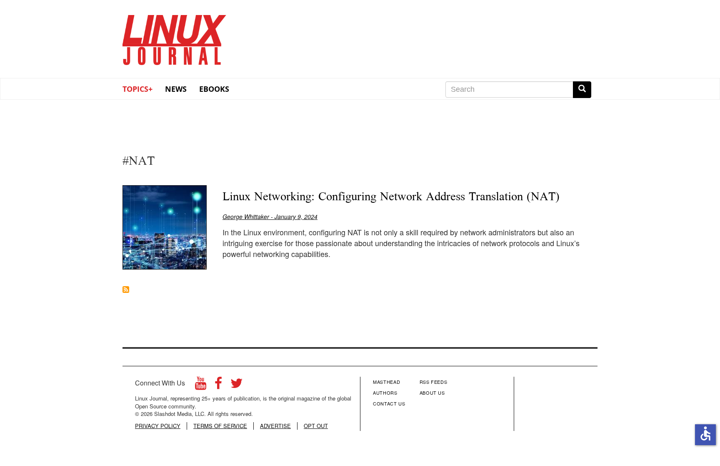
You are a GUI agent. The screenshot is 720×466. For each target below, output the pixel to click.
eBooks (214, 89)
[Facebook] (218, 385)
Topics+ (137, 89)
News (176, 89)
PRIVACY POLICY (157, 426)
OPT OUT (316, 426)
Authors (385, 392)
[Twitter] (236, 385)
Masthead (386, 381)
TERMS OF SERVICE (220, 426)
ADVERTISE (275, 426)
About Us (432, 392)
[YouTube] (200, 385)
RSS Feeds (434, 381)
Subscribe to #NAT (125, 289)
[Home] (174, 37)
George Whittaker (245, 216)
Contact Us (389, 403)
